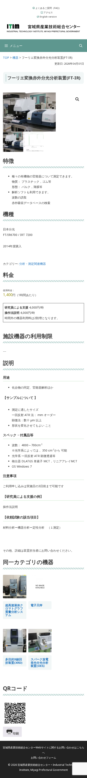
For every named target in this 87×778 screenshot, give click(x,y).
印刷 (16, 733)
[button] (77, 99)
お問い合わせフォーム (43, 757)
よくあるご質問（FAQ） (48, 8)
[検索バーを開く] (81, 45)
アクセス (48, 12)
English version (48, 16)
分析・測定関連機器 (32, 264)
